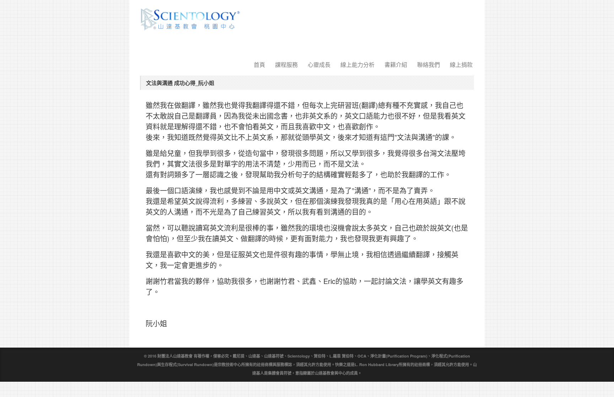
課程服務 (286, 64)
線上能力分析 (357, 64)
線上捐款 (461, 64)
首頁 (259, 64)
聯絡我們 (428, 64)
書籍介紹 (395, 64)
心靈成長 (319, 64)
